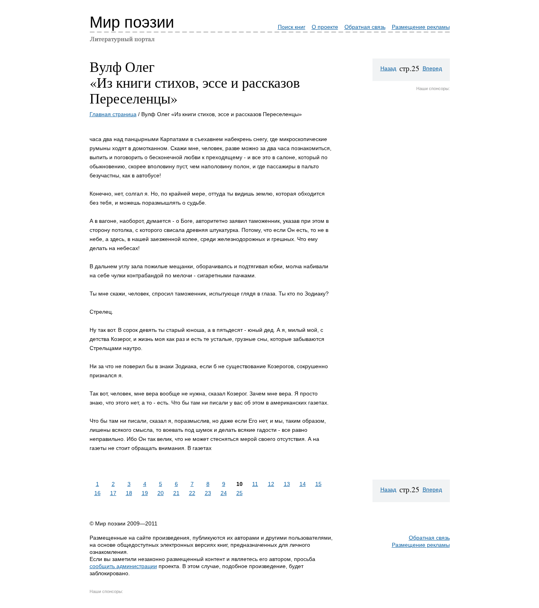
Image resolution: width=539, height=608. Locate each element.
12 (271, 484)
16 (97, 493)
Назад (388, 68)
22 (192, 493)
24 (224, 493)
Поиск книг (291, 27)
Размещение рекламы (421, 27)
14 (302, 484)
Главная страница (113, 114)
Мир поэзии (132, 22)
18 (129, 493)
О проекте (325, 27)
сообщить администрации (123, 566)
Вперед (432, 68)
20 (160, 493)
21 (176, 493)
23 (208, 493)
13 (287, 484)
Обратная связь (365, 27)
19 (145, 493)
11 (255, 484)
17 (113, 493)
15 (318, 484)
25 (239, 493)
